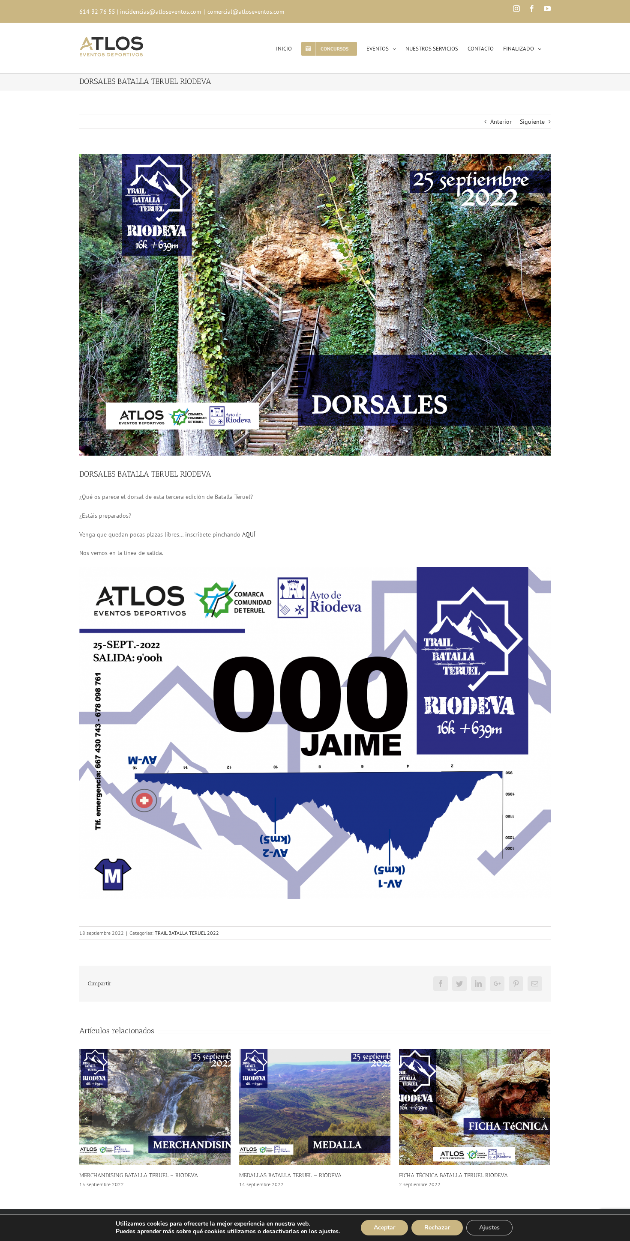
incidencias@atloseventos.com (160, 11)
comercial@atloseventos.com (245, 11)
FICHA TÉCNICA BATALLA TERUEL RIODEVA (293, 1175)
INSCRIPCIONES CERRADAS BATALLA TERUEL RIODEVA (467, 1175)
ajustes (329, 1231)
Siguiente (532, 121)
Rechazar (437, 1227)
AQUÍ (248, 534)
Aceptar (384, 1227)
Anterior (501, 121)
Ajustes (489, 1227)
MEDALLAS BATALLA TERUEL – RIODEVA (130, 1175)
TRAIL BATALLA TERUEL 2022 (187, 933)
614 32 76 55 (97, 11)
